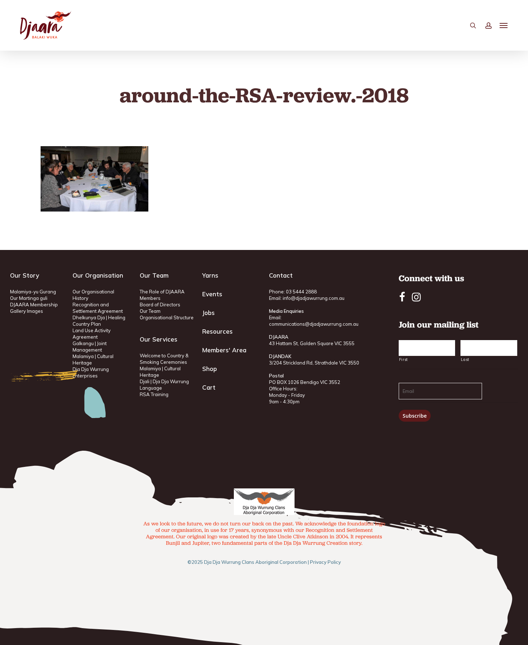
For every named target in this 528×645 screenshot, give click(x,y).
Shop (209, 368)
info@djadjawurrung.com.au (313, 298)
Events (212, 294)
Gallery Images (26, 311)
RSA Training (154, 394)
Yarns (210, 275)
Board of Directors (160, 304)
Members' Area (224, 350)
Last (465, 359)
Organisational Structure (167, 317)
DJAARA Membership (34, 304)
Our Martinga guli (28, 298)
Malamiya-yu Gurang (33, 291)
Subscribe (415, 415)
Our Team (150, 311)
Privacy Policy (325, 562)
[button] (504, 25)
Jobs (208, 312)
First (403, 359)
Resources (217, 331)
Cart (209, 387)
